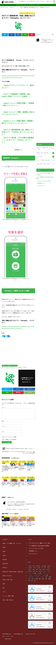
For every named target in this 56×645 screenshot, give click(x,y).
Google (38, 567)
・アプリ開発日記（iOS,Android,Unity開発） (39, 545)
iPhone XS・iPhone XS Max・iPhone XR (13, 571)
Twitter (15, 509)
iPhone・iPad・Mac (42, 152)
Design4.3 (30, 567)
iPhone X (5, 567)
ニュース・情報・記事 (43, 160)
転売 (35, 580)
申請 (29, 580)
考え (32, 580)
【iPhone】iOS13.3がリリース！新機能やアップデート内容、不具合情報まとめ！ (47, 41)
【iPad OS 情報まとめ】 (31, 1)
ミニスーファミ (31, 576)
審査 (46, 578)
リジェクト (16, 367)
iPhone (43, 569)
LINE (4, 583)
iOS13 (4, 555)
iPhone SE (5, 563)
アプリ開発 (10, 367)
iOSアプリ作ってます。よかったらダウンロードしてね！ (28, 5)
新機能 (49, 578)
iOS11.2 (29, 569)
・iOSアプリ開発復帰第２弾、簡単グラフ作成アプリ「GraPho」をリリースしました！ (18, 132)
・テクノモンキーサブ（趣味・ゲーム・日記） (39, 543)
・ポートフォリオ (40, 185)
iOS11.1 (48, 567)
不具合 (46, 576)
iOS (42, 567)
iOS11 (4, 547)
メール (3, 426)
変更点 (43, 578)
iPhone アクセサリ (7, 575)
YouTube (40, 571)
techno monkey (42, 642)
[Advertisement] (18, 47)
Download (50, 589)
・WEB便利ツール (40, 183)
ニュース (48, 573)
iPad (40, 569)
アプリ (39, 156)
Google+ (27, 509)
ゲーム (44, 573)
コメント (4, 407)
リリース (42, 576)
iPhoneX (30, 571)
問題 (40, 578)
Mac (4, 587)
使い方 (29, 578)
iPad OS (5, 559)
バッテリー (30, 575)
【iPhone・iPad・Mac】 (40, 1)
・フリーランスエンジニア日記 (43, 180)
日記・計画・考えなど (43, 163)
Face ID (34, 567)
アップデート (49, 571)
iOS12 (4, 551)
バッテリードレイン (37, 575)
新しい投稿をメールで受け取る (9, 439)
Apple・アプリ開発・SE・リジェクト (10, 365)
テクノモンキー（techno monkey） (17, 502)
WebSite (9, 509)
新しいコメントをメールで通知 (9, 436)
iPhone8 (47, 569)
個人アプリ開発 (23, 367)
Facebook (21, 509)
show (21, 149)
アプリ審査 (34, 573)
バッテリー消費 (45, 575)
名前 (3, 421)
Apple (4, 367)
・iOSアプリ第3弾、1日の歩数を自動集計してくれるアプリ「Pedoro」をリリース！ (18, 140)
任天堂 (50, 576)
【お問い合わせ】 (49, 1)
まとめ (44, 571)
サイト (3, 431)
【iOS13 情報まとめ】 (22, 1)
